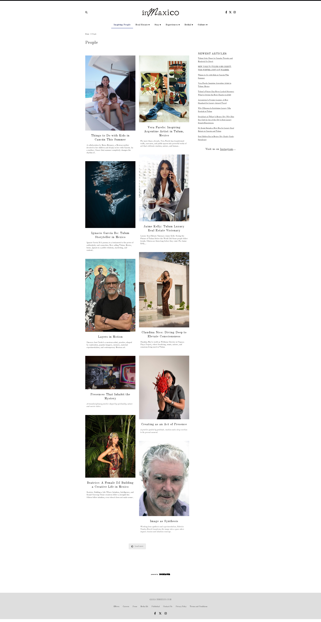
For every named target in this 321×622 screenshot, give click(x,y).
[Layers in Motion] (110, 295)
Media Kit (144, 606)
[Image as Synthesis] (164, 478)
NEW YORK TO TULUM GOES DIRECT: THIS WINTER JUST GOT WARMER (214, 68)
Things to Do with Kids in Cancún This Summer (213, 76)
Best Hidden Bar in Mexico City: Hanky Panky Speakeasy (216, 138)
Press (135, 606)
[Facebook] (226, 12)
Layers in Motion (110, 336)
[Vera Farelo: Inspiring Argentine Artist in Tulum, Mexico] (164, 88)
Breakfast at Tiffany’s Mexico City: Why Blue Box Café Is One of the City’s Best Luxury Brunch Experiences (216, 120)
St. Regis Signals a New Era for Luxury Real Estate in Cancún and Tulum (216, 129)
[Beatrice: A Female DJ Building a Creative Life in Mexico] (110, 446)
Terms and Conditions (198, 606)
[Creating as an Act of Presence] (164, 387)
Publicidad (156, 606)
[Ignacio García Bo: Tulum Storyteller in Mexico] (110, 194)
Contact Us (167, 606)
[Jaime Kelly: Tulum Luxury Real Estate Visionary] (164, 188)
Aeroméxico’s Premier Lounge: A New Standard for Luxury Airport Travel (213, 101)
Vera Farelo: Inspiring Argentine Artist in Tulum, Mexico (164, 131)
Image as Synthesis (164, 521)
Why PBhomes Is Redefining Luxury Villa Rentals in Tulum (214, 109)
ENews (116, 606)
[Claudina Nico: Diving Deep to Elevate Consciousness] (164, 289)
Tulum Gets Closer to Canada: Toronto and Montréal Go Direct (215, 59)
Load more (139, 546)
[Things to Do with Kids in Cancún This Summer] (110, 93)
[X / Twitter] (230, 12)
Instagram (226, 149)
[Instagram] (234, 12)
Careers (126, 606)
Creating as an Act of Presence (164, 424)
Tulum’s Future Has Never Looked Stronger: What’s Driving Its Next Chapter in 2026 (216, 93)
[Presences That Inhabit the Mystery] (110, 372)
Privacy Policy (181, 606)
